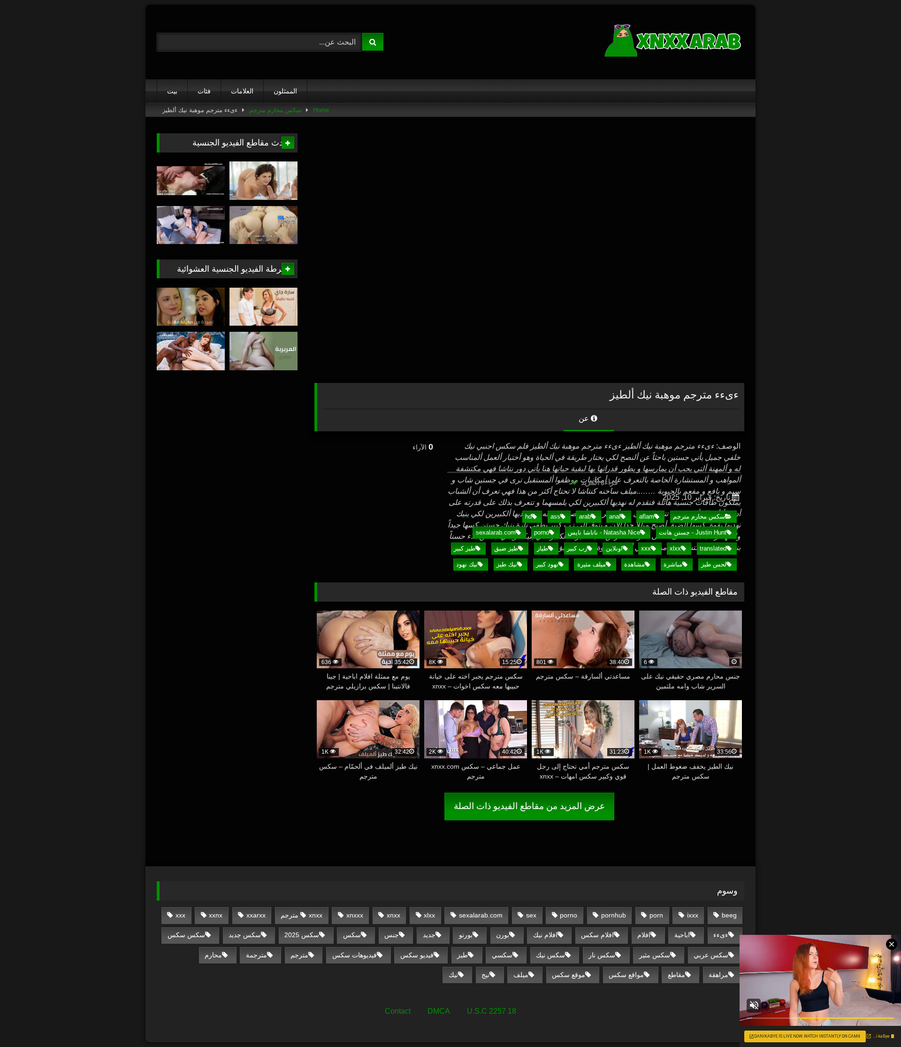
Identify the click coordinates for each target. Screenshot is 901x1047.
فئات (204, 91)
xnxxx (354, 915)
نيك (453, 974)
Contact (398, 1011)
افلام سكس (597, 935)
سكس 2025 (301, 935)
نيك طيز (506, 564)
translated (713, 548)
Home (321, 110)
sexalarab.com (496, 532)
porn (656, 915)
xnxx (393, 915)
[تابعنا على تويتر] (263, 180)
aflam (646, 516)
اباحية (682, 935)
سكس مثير (654, 955)
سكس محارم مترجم (275, 110)
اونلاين (614, 548)
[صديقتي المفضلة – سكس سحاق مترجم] (191, 307)
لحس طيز (713, 564)
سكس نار (601, 955)
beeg (729, 915)
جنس (391, 935)
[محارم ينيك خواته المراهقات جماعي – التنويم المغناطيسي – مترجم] (263, 225)
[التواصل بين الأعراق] (191, 351)
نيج (485, 974)
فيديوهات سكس (354, 955)
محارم (213, 955)
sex (531, 915)
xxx (646, 548)
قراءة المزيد (598, 482)
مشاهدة (634, 564)
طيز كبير (464, 548)
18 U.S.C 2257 (491, 1011)
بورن (502, 935)
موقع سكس (568, 974)
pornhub (613, 915)
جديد (429, 935)
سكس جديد (245, 935)
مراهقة (718, 974)
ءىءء (720, 935)
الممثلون (285, 91)
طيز (462, 955)
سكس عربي (711, 955)
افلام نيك (545, 935)
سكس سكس (186, 935)
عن (585, 418)
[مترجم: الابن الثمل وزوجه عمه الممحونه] (191, 225)
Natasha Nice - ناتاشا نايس (604, 532)
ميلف (520, 974)
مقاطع (676, 974)
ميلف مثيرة (591, 564)
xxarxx (256, 915)
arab (585, 516)
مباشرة (673, 564)
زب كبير (577, 548)
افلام (643, 935)
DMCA (439, 1011)
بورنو (466, 935)
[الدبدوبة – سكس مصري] (263, 351)
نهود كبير (547, 564)
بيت (172, 91)
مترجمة (256, 955)
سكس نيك (550, 955)
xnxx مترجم (301, 915)
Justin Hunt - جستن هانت (692, 532)
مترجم (299, 955)
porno (541, 532)
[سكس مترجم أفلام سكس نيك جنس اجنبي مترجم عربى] (673, 42)
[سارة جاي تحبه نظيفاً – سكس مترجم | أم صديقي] (263, 307)
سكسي (502, 955)
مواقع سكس (626, 974)
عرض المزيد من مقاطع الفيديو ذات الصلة (529, 806)
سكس (352, 935)
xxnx (215, 915)
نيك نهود (467, 564)
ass (555, 516)
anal (614, 516)
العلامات (242, 91)
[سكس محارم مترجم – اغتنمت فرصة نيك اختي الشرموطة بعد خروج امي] (191, 180)
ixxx (692, 915)
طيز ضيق (506, 548)
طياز (542, 548)
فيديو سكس (417, 955)
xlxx (675, 548)
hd (528, 516)
